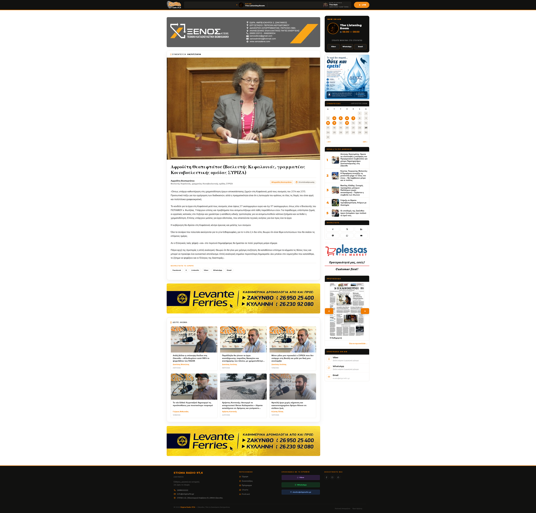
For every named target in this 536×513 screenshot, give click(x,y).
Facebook (177, 270)
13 (347, 123)
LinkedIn (195, 270)
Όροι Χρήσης (357, 509)
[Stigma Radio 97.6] (174, 5)
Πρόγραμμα (247, 485)
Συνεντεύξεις (247, 481)
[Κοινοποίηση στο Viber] (332, 235)
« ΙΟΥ (329, 142)
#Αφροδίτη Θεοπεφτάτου (281, 182)
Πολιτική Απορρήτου (342, 509)
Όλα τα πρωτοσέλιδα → (358, 343)
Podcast (246, 494)
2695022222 (182, 490)
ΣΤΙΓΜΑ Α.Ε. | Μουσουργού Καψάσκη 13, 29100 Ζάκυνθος (200, 498)
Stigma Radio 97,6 (188, 507)
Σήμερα (245, 476)
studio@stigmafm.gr (302, 492)
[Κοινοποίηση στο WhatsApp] (347, 235)
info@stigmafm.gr (185, 494)
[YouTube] (332, 477)
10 (328, 123)
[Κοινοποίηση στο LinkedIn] (361, 229)
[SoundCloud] (338, 477)
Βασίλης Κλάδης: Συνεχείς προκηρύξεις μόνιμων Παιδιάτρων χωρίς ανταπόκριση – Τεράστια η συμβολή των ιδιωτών (352, 190)
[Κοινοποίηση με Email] (361, 235)
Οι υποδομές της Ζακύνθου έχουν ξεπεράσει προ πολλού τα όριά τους (353, 213)
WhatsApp (217, 270)
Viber (206, 270)
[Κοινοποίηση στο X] (347, 229)
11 (334, 123)
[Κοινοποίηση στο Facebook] (332, 229)
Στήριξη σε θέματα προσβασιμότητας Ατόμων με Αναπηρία (353, 202)
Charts (245, 490)
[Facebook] (326, 477)
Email (229, 270)
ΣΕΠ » (365, 142)
